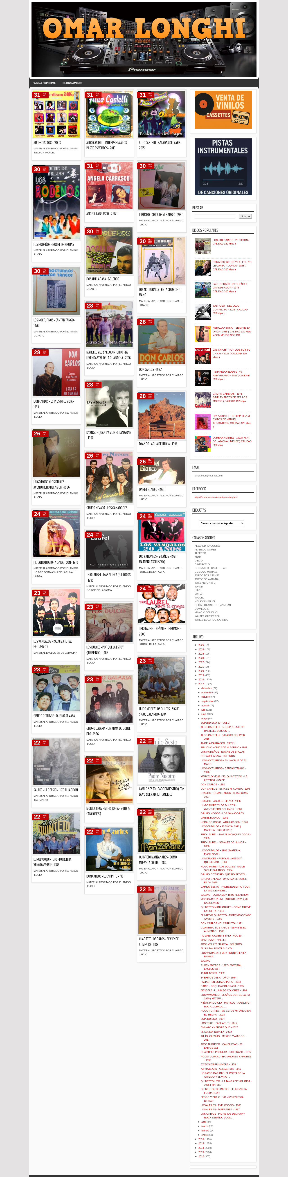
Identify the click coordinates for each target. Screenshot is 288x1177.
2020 (201, 671)
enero (204, 1134)
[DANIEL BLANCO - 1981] (161, 471)
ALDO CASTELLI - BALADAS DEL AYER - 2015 (160, 145)
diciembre (206, 688)
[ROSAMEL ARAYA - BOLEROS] (109, 250)
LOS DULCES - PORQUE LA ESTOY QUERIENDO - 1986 (105, 650)
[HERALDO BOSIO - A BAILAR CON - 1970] (56, 534)
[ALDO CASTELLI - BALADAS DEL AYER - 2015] (161, 114)
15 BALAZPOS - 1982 (213, 973)
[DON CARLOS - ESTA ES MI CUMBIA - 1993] (56, 372)
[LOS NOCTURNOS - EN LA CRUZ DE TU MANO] (161, 261)
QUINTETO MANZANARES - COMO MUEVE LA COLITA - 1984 (158, 860)
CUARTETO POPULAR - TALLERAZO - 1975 (226, 1052)
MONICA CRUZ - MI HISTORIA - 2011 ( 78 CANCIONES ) (108, 811)
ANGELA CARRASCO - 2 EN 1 (101, 213)
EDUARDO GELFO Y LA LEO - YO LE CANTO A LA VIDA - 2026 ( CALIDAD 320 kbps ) (232, 266)
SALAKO (205, 960)
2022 (201, 662)
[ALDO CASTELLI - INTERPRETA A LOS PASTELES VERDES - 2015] (109, 114)
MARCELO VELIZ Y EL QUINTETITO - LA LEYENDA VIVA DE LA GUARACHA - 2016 (108, 355)
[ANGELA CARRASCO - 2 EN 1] (109, 185)
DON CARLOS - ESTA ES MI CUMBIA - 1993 (54, 404)
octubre (205, 696)
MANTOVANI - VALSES (213, 940)
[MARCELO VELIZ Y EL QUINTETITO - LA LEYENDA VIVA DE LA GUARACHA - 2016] (109, 324)
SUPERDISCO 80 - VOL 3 (47, 142)
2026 (201, 645)
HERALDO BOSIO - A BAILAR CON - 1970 (56, 562)
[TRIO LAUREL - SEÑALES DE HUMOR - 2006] (161, 604)
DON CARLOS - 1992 (150, 369)
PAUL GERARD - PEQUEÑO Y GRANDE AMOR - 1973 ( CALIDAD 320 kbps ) (230, 288)
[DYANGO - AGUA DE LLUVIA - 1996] (161, 415)
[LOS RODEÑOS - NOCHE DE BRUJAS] (56, 202)
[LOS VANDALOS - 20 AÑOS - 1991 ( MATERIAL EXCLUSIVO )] (161, 532)
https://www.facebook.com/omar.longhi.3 (216, 496)
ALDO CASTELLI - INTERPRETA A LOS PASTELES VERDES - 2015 (106, 145)
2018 (201, 679)
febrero (205, 1130)
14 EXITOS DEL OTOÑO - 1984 (218, 977)
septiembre (207, 701)
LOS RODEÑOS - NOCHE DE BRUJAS (54, 244)
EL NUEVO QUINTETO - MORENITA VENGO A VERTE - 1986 (53, 862)
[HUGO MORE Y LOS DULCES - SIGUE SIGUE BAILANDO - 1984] (161, 680)
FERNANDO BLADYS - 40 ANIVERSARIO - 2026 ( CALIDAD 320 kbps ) (231, 375)
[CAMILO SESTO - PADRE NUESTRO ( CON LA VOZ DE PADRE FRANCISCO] (161, 760)
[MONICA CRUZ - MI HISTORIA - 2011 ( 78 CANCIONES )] (109, 780)
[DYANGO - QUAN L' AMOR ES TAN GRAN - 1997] (109, 404)
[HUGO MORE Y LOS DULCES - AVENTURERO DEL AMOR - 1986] (56, 453)
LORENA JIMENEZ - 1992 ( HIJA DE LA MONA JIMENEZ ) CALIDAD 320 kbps (232, 441)
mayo (204, 718)
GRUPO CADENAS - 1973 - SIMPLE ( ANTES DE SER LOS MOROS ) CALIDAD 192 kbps (230, 397)
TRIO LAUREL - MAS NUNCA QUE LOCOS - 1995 (108, 577)
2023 (201, 658)
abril (203, 1121)
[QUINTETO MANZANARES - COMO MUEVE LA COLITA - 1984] (161, 830)
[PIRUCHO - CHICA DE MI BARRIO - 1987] (161, 186)
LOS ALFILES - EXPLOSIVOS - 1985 (221, 1105)
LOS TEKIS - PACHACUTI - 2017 (219, 1023)
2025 (201, 649)
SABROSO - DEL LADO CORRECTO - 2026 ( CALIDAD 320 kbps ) (230, 309)
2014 (201, 1147)
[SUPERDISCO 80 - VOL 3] (56, 114)
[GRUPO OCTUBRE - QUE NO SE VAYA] (56, 688)
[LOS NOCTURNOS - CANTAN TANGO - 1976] (56, 291)
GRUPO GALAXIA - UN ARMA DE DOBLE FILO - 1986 (108, 731)
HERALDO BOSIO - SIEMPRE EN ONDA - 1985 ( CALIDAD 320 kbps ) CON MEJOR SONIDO (232, 331)
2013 (201, 1152)
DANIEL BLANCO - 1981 (151, 489)
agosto (205, 705)
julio (203, 709)
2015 (201, 1143)
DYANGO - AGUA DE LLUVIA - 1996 (158, 444)
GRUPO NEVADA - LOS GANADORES (106, 508)
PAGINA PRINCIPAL (44, 83)
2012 (201, 1156)
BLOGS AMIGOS (72, 83)
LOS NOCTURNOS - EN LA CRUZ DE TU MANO (160, 292)
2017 (201, 684)
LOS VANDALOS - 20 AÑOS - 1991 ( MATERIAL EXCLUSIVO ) (158, 559)
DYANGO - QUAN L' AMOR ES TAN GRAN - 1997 (108, 435)
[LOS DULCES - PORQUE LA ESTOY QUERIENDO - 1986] (109, 623)
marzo (204, 1126)
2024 (201, 653)
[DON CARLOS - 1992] (161, 341)
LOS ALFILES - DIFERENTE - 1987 (220, 1109)
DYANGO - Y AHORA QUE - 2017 (219, 1027)
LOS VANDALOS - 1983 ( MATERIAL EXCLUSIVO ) (53, 644)
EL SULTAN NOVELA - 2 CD (216, 948)
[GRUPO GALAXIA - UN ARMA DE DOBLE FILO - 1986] (109, 699)
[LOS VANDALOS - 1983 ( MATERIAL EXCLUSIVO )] (56, 613)
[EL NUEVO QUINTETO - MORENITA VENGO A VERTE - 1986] (56, 833)
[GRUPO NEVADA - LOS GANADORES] (109, 477)
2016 (201, 1139)
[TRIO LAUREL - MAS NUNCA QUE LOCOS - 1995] (109, 550)
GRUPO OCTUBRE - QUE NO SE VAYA (54, 715)
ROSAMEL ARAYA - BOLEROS (102, 279)
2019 (201, 675)
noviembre (207, 692)
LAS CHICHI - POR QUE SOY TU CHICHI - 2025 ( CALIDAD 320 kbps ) (231, 353)
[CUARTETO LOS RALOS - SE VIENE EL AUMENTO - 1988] (161, 910)
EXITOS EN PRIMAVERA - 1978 (218, 1064)
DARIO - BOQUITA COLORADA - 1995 (222, 986)
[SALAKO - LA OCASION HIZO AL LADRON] (56, 761)
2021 (201, 666)
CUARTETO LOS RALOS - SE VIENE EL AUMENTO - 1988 (159, 942)
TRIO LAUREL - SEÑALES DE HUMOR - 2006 (160, 631)
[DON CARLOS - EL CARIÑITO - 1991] (109, 849)
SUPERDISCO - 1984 (213, 1019)
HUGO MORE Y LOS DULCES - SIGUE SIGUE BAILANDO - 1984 (159, 711)
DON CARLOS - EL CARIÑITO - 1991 (105, 876)
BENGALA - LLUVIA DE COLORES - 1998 (224, 990)
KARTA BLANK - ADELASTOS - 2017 (221, 1069)
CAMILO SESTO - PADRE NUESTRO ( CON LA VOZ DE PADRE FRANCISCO (161, 791)
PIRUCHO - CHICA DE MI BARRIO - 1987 (160, 214)
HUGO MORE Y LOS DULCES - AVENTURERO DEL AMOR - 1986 (52, 484)
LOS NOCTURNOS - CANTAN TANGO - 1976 (54, 323)
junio (203, 714)
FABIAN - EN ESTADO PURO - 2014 (221, 981)
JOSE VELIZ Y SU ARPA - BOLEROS (221, 944)
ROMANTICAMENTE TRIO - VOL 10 (221, 935)
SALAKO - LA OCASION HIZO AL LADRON (56, 790)
